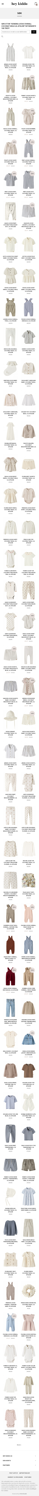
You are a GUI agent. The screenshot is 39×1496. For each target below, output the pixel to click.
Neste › (19, 1445)
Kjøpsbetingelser (24, 1473)
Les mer (20, 1489)
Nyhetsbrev (27, 1477)
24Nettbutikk (23, 1493)
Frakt (11, 1473)
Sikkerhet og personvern (15, 1477)
